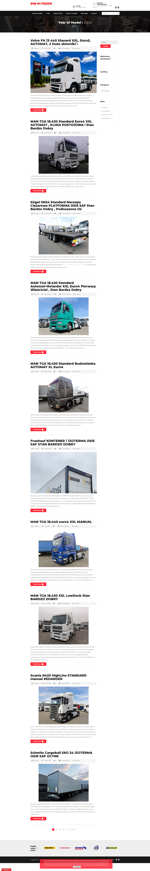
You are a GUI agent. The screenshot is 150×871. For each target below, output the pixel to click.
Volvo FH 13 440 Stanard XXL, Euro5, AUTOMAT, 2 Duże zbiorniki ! (60, 42)
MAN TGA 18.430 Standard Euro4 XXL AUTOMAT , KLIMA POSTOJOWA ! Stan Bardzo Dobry (62, 124)
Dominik (36, 48)
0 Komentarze (65, 48)
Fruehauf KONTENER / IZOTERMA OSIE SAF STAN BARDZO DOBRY (62, 442)
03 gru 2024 (47, 132)
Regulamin (84, 13)
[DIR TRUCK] (41, 4)
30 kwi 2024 (47, 294)
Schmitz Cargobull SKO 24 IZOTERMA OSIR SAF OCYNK (61, 754)
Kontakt (94, 13)
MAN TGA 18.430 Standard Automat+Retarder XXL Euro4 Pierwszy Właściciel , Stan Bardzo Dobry (63, 286)
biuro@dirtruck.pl (80, 7)
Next (74, 829)
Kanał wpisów (106, 111)
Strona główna (37, 13)
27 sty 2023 (47, 683)
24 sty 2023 (47, 760)
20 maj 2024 (47, 213)
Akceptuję (77, 867)
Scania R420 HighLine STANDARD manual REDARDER (58, 677)
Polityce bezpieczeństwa (103, 865)
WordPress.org (106, 118)
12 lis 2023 (47, 526)
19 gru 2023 (47, 371)
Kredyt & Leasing (71, 13)
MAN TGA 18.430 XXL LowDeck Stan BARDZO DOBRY (60, 597)
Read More (37, 110)
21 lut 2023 (47, 603)
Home (74, 26)
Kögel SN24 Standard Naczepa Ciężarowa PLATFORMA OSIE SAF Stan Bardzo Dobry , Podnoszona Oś (62, 205)
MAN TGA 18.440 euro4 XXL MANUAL (61, 522)
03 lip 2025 (47, 48)
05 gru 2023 (47, 448)
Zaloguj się (105, 107)
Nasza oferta (58, 13)
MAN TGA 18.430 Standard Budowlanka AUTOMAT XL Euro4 (62, 365)
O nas (48, 13)
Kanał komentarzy (107, 114)
